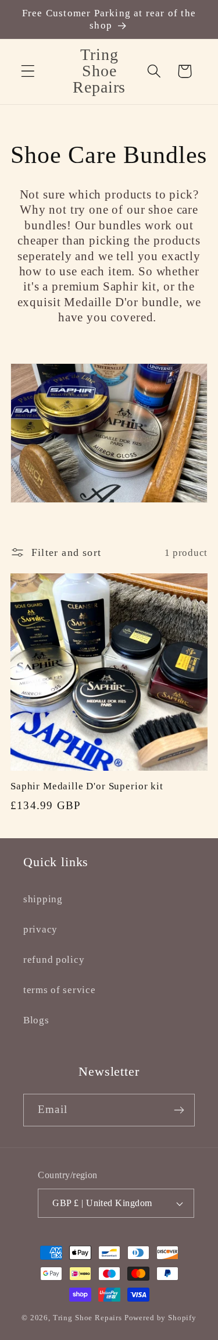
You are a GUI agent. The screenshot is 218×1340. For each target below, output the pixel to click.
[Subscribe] (178, 1110)
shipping (43, 899)
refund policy (53, 959)
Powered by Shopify (160, 1317)
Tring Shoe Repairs (87, 1317)
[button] (28, 71)
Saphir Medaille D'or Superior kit (86, 786)
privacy (40, 929)
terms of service (59, 989)
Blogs (36, 1020)
